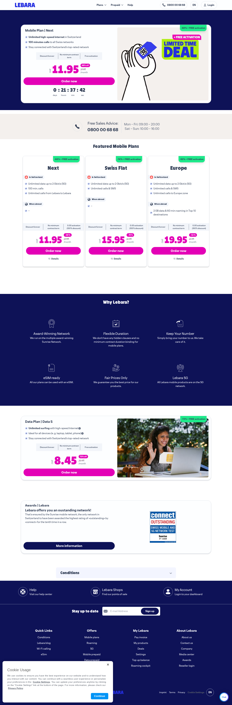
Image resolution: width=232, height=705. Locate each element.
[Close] (107, 664)
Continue (99, 696)
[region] (58, 681)
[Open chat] (224, 697)
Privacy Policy (15, 688)
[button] (116, 572)
